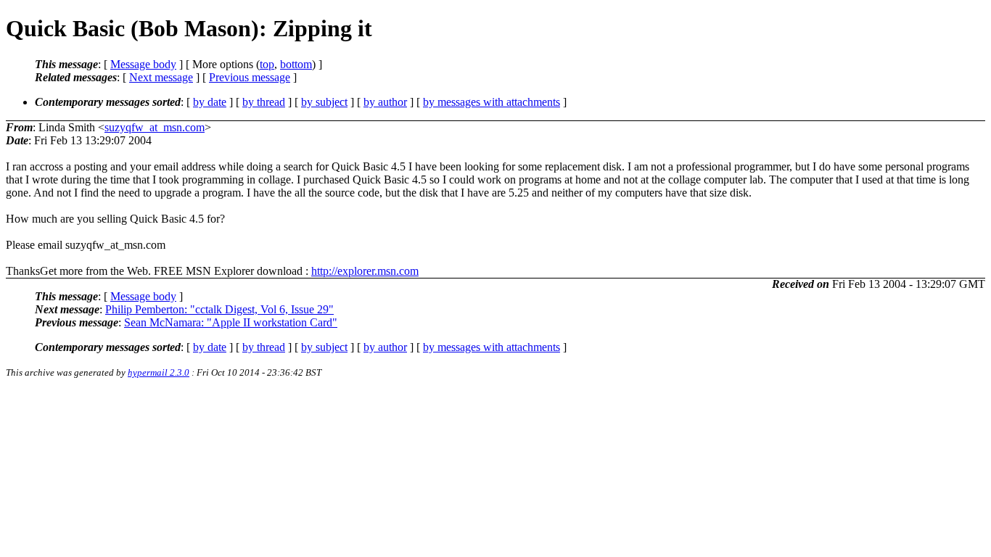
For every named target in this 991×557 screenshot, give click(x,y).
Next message (161, 77)
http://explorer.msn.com (365, 271)
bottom (296, 64)
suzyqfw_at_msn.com (154, 127)
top (267, 64)
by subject (324, 102)
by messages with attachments (491, 102)
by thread (263, 102)
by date (209, 102)
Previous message (249, 77)
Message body (143, 64)
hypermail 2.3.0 (158, 372)
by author (385, 102)
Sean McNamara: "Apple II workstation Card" (230, 322)
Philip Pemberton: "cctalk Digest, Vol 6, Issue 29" (219, 309)
